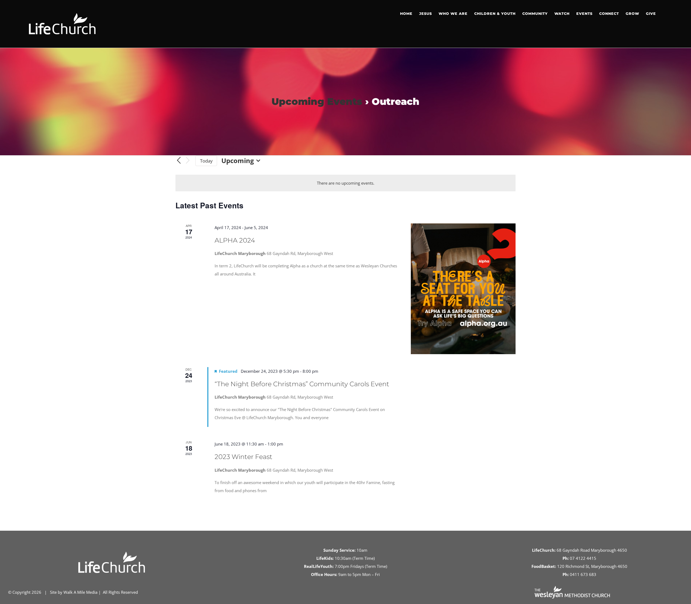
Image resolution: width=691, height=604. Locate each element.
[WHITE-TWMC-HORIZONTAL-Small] (572, 588)
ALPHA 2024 (235, 240)
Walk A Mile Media (80, 592)
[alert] (345, 183)
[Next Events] (188, 161)
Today (206, 161)
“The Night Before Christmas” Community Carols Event (302, 384)
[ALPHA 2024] (463, 288)
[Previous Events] (178, 160)
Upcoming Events (317, 101)
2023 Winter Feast (243, 457)
